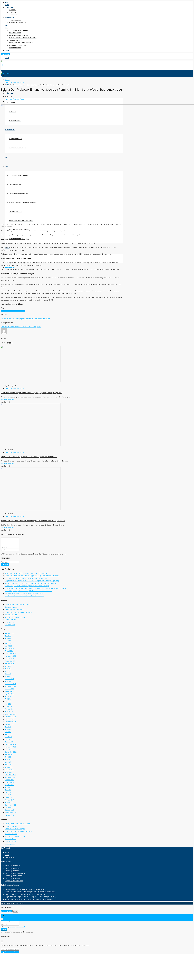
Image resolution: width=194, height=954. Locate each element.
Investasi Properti (15, 32)
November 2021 (10, 777)
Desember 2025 (10, 653)
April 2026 (8, 643)
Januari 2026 (9, 651)
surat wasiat (21, 311)
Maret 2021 (8, 797)
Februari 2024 (9, 709)
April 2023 (8, 734)
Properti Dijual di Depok (12, 870)
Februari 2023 (9, 739)
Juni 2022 (8, 760)
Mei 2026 (8, 641)
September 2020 (10, 813)
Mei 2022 (8, 762)
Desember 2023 (10, 714)
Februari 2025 (9, 679)
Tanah (7, 855)
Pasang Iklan (5, 54)
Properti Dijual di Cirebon (12, 868)
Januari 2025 (9, 681)
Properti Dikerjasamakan (17, 22)
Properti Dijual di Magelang (13, 876)
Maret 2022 (8, 767)
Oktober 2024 (9, 689)
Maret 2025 (8, 676)
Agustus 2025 (9, 664)
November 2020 (10, 807)
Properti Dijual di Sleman (12, 878)
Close (15, 911)
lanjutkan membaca (7, 399)
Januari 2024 (9, 712)
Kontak (7, 50)
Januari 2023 (9, 742)
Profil (7, 5)
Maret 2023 (8, 737)
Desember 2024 (10, 684)
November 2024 (10, 686)
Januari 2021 (9, 802)
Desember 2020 (10, 805)
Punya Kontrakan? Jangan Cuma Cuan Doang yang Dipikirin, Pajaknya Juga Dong (32, 393)
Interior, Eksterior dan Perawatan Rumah (22, 37)
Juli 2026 (8, 636)
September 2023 (10, 722)
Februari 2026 (9, 648)
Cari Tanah (12, 12)
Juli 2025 (8, 666)
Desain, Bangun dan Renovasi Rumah (21, 43)
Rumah (7, 852)
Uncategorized (10, 625)
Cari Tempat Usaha (15, 15)
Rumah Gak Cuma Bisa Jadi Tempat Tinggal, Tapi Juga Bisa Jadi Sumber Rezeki (32, 576)
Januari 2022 (9, 772)
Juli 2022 (8, 757)
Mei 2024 (8, 701)
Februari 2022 (9, 770)
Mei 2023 (8, 732)
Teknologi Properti (15, 40)
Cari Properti (9, 7)
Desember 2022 (10, 744)
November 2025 (10, 656)
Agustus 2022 (9, 754)
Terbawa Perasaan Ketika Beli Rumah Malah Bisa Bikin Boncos (26, 578)
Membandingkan (6, 911)
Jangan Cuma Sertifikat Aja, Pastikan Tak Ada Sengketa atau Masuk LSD (29, 457)
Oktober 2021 (9, 780)
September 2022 (10, 752)
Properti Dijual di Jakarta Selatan (15, 873)
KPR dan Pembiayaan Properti (18, 35)
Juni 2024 (8, 699)
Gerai (6, 25)
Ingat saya (6, 927)
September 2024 (10, 691)
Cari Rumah (12, 10)
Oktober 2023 (9, 719)
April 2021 (8, 795)
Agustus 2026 (9, 633)
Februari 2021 (9, 800)
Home (6, 2)
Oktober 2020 (9, 810)
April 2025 (8, 674)
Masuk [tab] (7, 915)
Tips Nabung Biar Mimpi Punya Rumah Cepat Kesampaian (24, 596)
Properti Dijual (10, 17)
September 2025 (10, 661)
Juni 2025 (8, 669)
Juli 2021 (8, 787)
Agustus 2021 (9, 785)
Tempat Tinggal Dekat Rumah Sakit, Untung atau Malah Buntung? (27, 586)
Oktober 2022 (9, 749)
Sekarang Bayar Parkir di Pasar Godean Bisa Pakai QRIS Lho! (25, 593)
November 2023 (10, 717)
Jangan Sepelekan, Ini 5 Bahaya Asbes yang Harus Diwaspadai (26, 573)
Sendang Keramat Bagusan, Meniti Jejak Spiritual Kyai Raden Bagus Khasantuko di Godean (35, 588)
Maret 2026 (8, 646)
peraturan (13, 311)
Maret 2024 (8, 706)
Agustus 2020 (9, 815)
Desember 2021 (10, 775)
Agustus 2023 (9, 724)
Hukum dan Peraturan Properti (19, 45)
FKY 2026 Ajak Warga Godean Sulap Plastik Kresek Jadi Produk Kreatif (28, 591)
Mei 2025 (8, 671)
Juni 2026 (8, 638)
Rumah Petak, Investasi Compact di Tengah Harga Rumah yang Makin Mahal (30, 583)
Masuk (7, 58)
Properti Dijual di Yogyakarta (14, 881)
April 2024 (8, 704)
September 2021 (10, 782)
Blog (6, 27)
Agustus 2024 (9, 694)
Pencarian (5, 565)
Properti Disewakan (15, 20)
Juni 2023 (8, 729)
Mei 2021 (8, 792)
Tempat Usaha (9, 857)
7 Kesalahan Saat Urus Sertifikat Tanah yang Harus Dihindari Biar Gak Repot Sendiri (33, 521)
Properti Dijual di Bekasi (12, 865)
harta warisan (5, 311)
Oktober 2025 (9, 659)
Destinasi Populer (15, 48)
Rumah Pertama (10, 620)
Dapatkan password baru (10, 952)
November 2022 (10, 747)
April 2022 (8, 765)
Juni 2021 (8, 790)
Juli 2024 (8, 696)
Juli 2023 (8, 727)
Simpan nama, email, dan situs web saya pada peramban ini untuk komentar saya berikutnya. (34, 554)
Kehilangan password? (17, 927)
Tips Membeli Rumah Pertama (18, 30)
